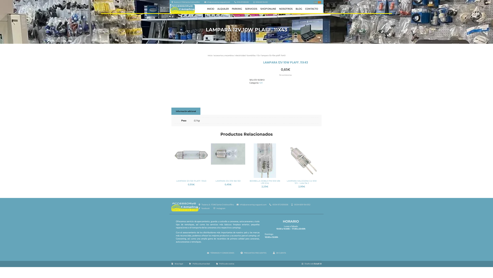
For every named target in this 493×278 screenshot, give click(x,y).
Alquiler (223, 8)
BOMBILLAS (251, 55)
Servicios (251, 8)
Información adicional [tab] (186, 111)
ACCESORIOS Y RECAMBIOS (224, 55)
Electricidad (240, 55)
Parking (237, 8)
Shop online (268, 8)
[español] (315, 3)
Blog (299, 8)
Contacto (311, 8)
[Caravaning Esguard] (182, 9)
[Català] (319, 3)
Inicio (210, 8)
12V (258, 55)
